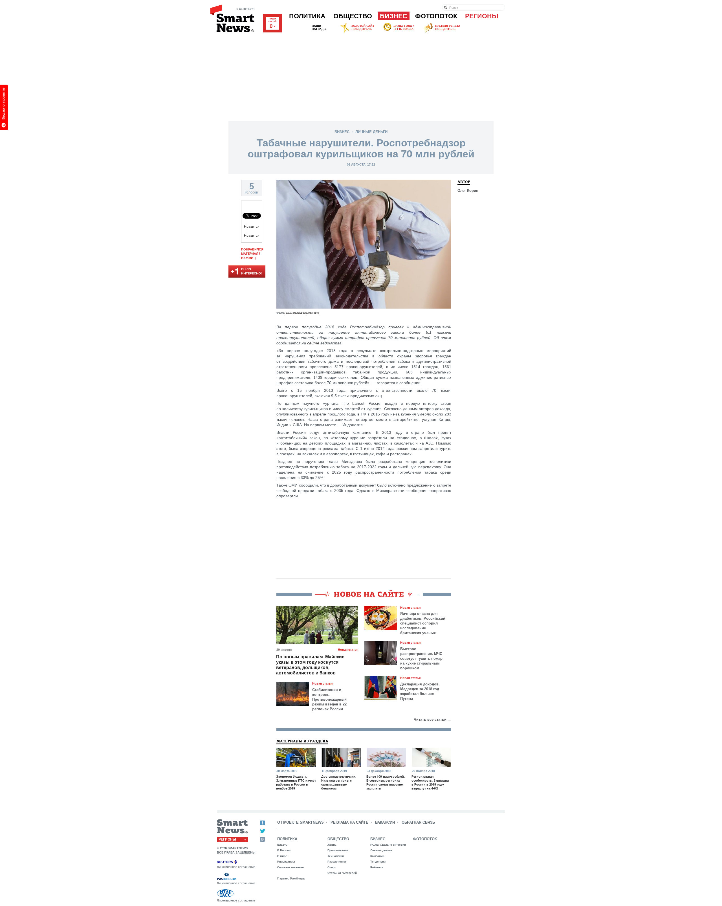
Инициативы (286, 861)
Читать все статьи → (432, 719)
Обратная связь (418, 822)
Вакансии (385, 822)
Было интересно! (247, 271)
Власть (282, 844)
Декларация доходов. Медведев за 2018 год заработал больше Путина (420, 691)
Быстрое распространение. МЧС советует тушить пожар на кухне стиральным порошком (421, 658)
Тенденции (378, 861)
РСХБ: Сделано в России (388, 844)
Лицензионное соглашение (236, 866)
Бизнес (393, 16)
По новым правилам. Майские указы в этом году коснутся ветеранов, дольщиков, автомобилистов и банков (310, 664)
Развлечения (336, 861)
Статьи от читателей (342, 872)
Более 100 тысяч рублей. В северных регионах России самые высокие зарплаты (385, 782)
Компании (377, 855)
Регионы (481, 16)
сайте (313, 343)
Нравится (251, 226)
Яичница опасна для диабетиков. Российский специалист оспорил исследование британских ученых (422, 623)
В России (283, 850)
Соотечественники (290, 867)
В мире (282, 855)
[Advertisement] (361, 75)
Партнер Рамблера (291, 878)
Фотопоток (436, 16)
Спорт (331, 867)
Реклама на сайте (349, 822)
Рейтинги (376, 867)
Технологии (335, 855)
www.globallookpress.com (302, 312)
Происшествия (337, 850)
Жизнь (331, 844)
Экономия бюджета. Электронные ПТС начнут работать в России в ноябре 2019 (296, 782)
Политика (307, 16)
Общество (352, 16)
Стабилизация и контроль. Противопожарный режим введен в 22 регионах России (329, 699)
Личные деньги (371, 132)
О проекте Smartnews (300, 822)
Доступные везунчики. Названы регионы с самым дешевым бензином (338, 782)
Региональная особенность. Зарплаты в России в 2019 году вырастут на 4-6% (430, 782)
